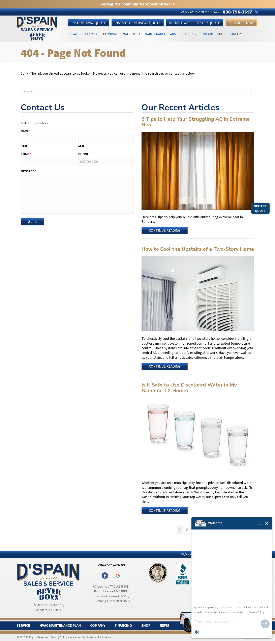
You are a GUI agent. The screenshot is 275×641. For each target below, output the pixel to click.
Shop (221, 34)
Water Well (131, 34)
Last (81, 146)
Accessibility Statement (84, 637)
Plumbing (110, 34)
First (24, 146)
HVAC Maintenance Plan (60, 625)
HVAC (74, 34)
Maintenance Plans (160, 34)
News (164, 625)
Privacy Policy (59, 637)
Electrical (90, 34)
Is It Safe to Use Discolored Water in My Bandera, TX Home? (189, 387)
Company (206, 34)
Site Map (107, 637)
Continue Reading (165, 231)
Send (32, 221)
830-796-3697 (237, 12)
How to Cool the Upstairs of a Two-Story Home (198, 249)
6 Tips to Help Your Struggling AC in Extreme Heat (196, 122)
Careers (236, 34)
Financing (188, 34)
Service (23, 625)
